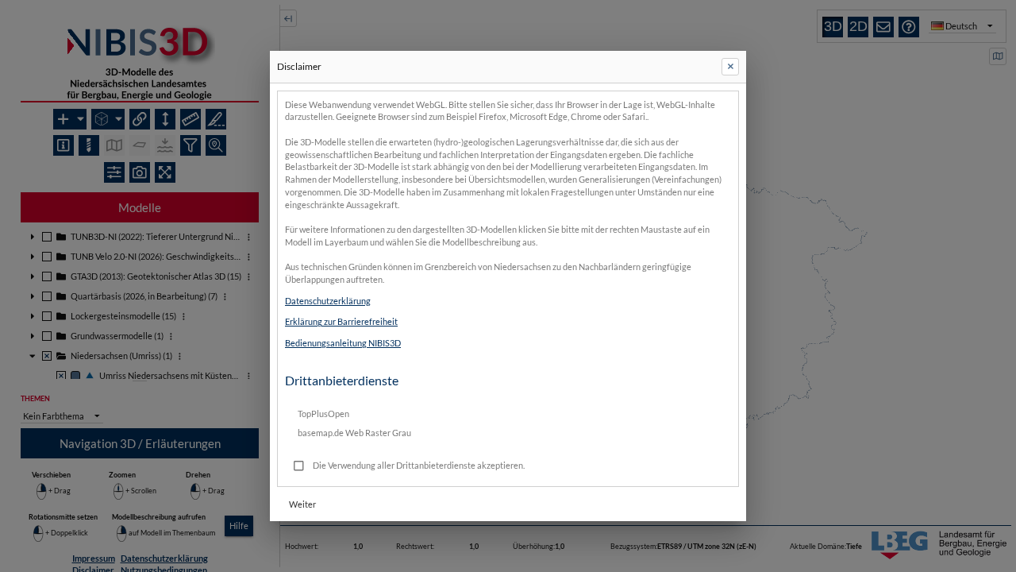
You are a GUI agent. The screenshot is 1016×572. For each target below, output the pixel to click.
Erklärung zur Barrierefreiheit (341, 321)
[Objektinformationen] (63, 145)
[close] (730, 66)
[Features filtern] (190, 145)
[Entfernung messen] (190, 119)
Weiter (302, 504)
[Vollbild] (165, 172)
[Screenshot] (139, 172)
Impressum (93, 558)
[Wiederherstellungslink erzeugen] (139, 119)
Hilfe (238, 525)
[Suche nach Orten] (216, 145)
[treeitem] (140, 237)
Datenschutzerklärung (328, 301)
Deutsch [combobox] (961, 26)
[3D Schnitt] (216, 119)
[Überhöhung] (165, 119)
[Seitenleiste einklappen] (288, 18)
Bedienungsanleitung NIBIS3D (343, 343)
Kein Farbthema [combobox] (53, 416)
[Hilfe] (909, 27)
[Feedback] (883, 27)
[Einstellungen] (114, 172)
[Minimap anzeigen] (997, 56)
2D (858, 26)
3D (833, 26)
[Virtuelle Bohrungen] (89, 145)
